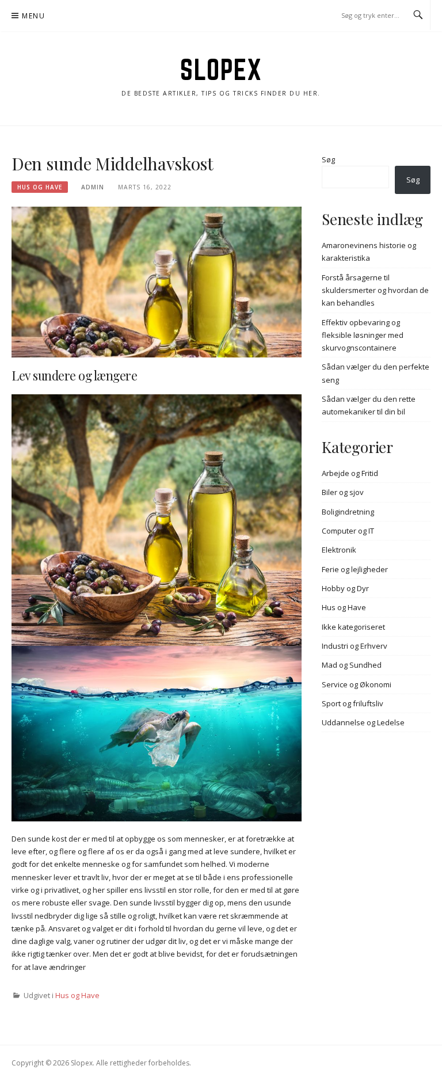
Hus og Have (39, 187)
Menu (33, 16)
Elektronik (339, 550)
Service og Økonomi (356, 684)
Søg (328, 159)
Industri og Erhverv (354, 646)
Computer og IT (348, 531)
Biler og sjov (343, 492)
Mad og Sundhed (352, 665)
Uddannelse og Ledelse (363, 722)
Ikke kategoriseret (353, 627)
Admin (92, 187)
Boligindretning (348, 512)
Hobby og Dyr (345, 588)
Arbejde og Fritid (350, 473)
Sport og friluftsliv (352, 703)
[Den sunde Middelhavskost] (157, 281)
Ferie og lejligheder (355, 569)
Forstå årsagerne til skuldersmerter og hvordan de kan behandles (375, 290)
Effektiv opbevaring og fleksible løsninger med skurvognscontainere (362, 335)
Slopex (221, 69)
